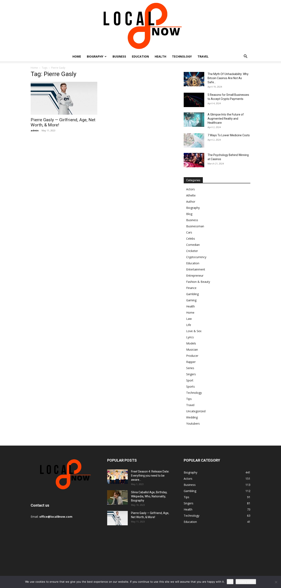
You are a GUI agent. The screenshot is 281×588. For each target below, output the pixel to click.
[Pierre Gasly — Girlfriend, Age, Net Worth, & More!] (64, 98)
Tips (189, 399)
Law (189, 319)
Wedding (192, 417)
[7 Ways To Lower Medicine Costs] (194, 140)
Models (191, 343)
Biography (95, 56)
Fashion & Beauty (198, 282)
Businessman (195, 226)
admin (35, 130)
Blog (189, 214)
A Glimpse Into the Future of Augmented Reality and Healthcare (226, 118)
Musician (192, 349)
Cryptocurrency (196, 257)
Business (119, 56)
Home (76, 56)
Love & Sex (193, 331)
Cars (189, 232)
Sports (190, 386)
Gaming (191, 300)
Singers (191, 374)
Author (190, 201)
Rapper (191, 362)
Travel (203, 56)
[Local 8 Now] (140, 26)
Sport (189, 380)
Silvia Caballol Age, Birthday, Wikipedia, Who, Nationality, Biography (149, 496)
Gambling (192, 294)
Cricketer (192, 251)
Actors (190, 189)
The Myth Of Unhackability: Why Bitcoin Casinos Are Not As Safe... (228, 78)
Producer (192, 356)
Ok (230, 581)
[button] (245, 57)
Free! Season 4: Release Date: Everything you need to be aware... (150, 475)
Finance (191, 288)
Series (190, 368)
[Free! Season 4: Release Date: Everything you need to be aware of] (117, 476)
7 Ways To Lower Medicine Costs (229, 135)
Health (160, 56)
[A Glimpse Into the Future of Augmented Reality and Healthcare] (194, 119)
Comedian (193, 245)
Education (140, 56)
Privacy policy (245, 581)
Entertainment (195, 269)
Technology (182, 56)
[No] (276, 582)
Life (188, 325)
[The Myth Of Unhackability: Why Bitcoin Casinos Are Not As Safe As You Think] (194, 79)
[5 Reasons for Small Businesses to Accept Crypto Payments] (194, 100)
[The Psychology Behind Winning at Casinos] (194, 160)
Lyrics (190, 337)
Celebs (190, 238)
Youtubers (193, 423)
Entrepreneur (194, 275)
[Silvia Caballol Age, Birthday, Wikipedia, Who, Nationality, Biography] (117, 497)
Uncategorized (196, 411)
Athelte (191, 195)
